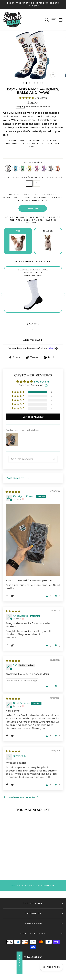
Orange (58, 168)
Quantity (33, 324)
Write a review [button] (33, 416)
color (32, 162)
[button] (27, 98)
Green (22, 168)
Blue (15, 168)
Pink (36, 168)
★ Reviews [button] (19, 963)
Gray (51, 168)
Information (33, 923)
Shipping (20, 106)
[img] (13, 491)
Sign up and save (33, 934)
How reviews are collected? (20, 797)
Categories (33, 913)
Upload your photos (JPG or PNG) (33, 198)
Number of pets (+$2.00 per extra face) (33, 177)
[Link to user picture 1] (33, 539)
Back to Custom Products (35, 886)
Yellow (29, 168)
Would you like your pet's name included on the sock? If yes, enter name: (33, 143)
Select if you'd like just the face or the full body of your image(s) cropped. (32, 220)
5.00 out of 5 (42, 381)
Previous (2, 294)
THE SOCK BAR (33, 903)
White (8, 168)
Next (63, 294)
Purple (44, 168)
